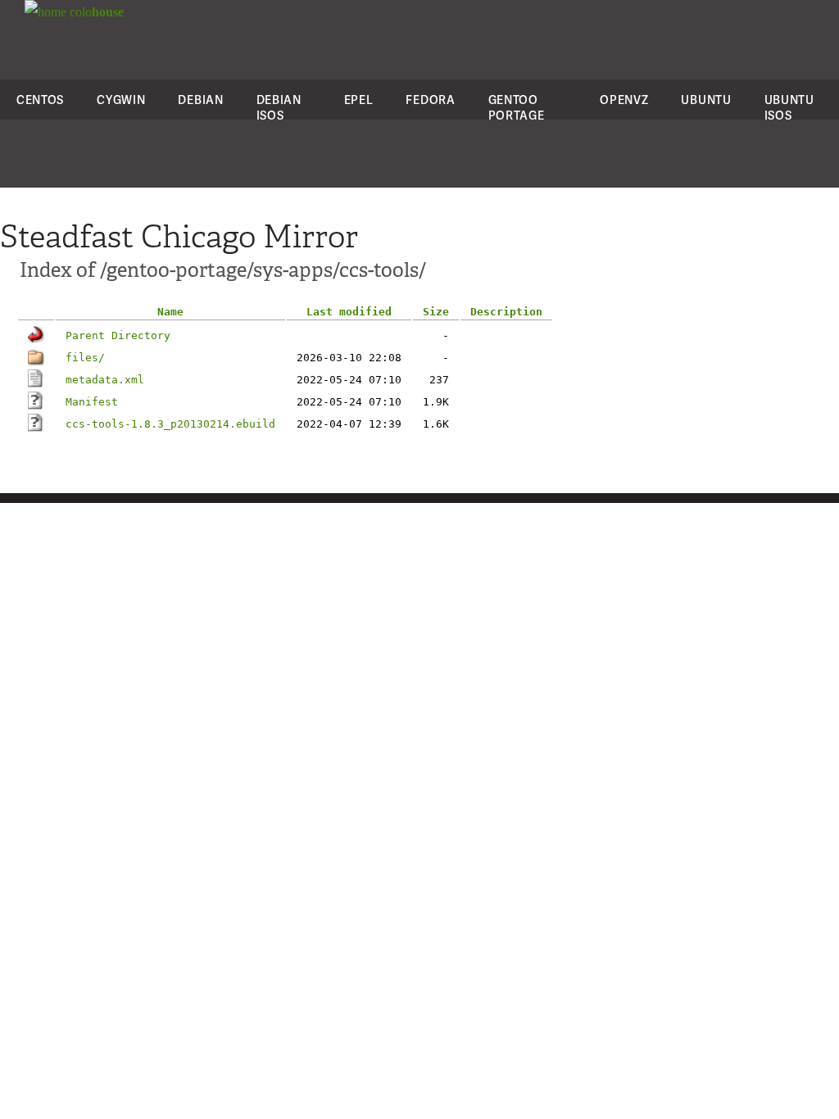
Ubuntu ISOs (789, 107)
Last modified (349, 312)
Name (170, 312)
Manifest (92, 402)
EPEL (359, 99)
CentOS (40, 99)
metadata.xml (105, 380)
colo (95, 12)
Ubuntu (706, 99)
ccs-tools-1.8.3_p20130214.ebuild (170, 424)
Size (436, 312)
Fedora (430, 99)
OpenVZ (624, 99)
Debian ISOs (279, 107)
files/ (85, 357)
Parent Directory (118, 335)
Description (506, 312)
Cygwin (121, 99)
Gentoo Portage (516, 107)
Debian (200, 99)
